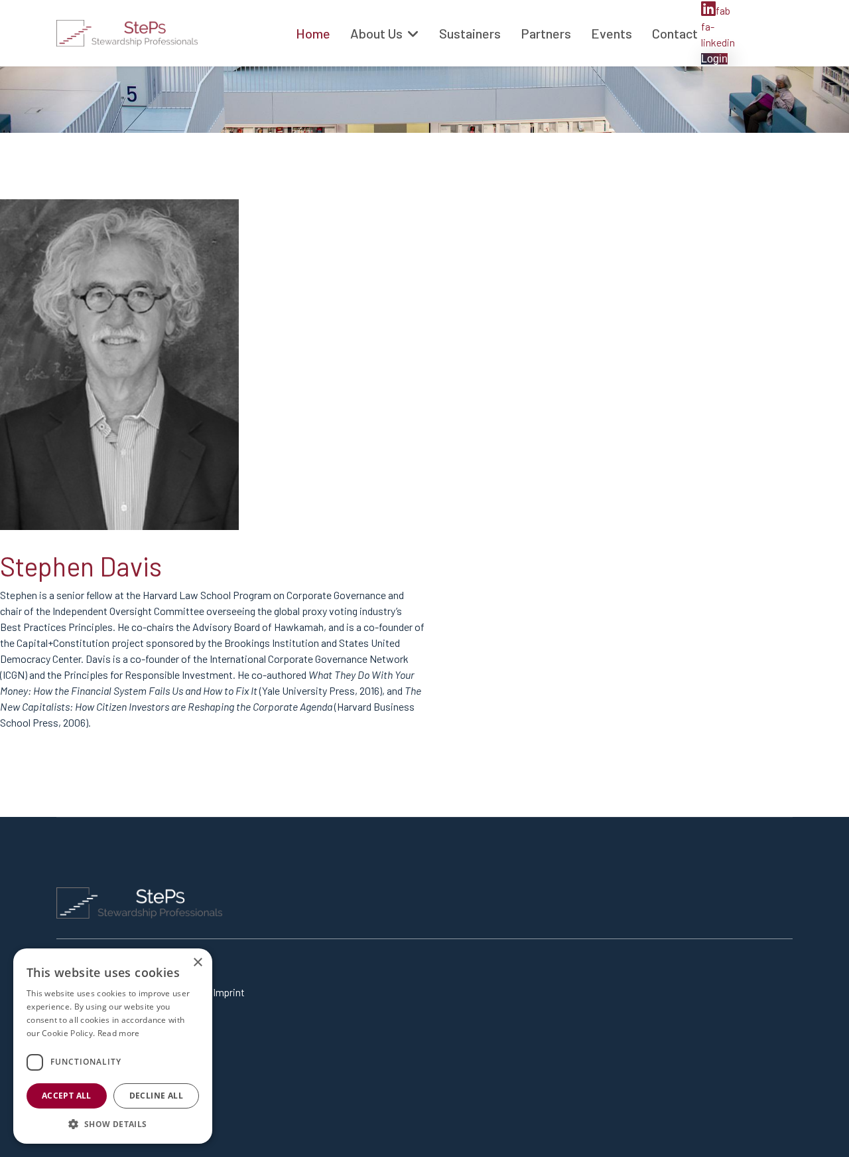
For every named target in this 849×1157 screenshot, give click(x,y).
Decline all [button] (156, 1095)
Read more (119, 1033)
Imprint (229, 992)
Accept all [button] (67, 1095)
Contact (675, 33)
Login (714, 58)
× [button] (197, 963)
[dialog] (112, 1046)
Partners (546, 33)
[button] (113, 1123)
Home (313, 33)
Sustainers (470, 33)
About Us (376, 33)
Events (611, 33)
